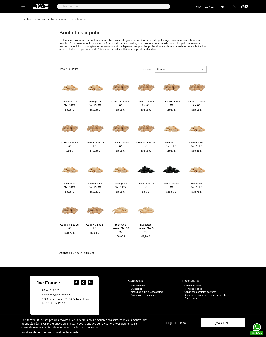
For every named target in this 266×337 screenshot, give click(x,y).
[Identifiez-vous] (234, 6)
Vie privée (189, 309)
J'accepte (222, 323)
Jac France (48, 282)
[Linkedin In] (90, 282)
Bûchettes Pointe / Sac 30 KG (120, 228)
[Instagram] (83, 282)
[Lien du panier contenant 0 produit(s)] (243, 7)
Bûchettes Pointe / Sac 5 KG (146, 228)
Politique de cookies (33, 332)
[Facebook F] (76, 282)
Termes (198, 309)
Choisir (181, 69)
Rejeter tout (177, 323)
